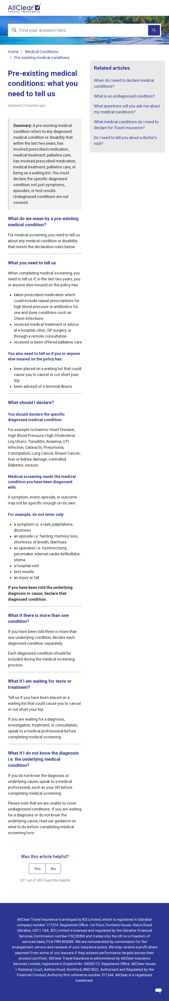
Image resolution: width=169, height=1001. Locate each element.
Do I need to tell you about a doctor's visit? (125, 140)
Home (13, 51)
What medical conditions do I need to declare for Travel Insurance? (126, 124)
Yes (37, 868)
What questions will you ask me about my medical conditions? (127, 109)
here (30, 832)
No (53, 868)
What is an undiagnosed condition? (124, 96)
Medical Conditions (42, 51)
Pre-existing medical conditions (42, 57)
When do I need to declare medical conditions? (124, 83)
